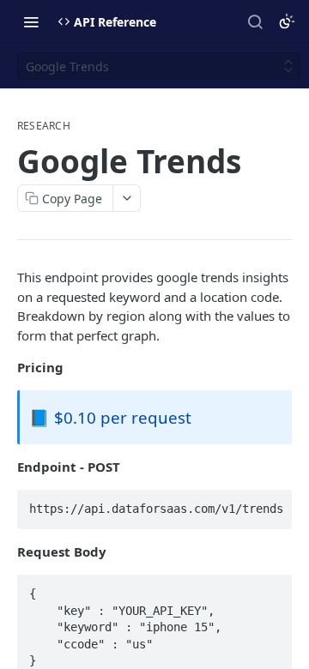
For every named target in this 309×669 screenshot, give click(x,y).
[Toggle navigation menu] (31, 21)
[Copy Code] (271, 503)
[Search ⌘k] (255, 21)
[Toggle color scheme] (286, 21)
